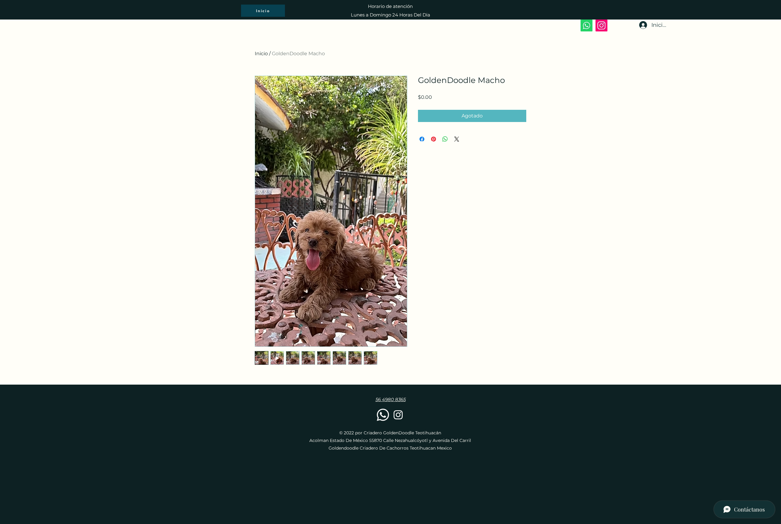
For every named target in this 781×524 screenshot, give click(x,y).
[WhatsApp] (586, 25)
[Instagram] (601, 25)
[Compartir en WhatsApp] (445, 139)
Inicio (261, 53)
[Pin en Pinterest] (433, 139)
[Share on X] (456, 139)
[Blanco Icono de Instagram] (398, 415)
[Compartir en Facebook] (422, 139)
